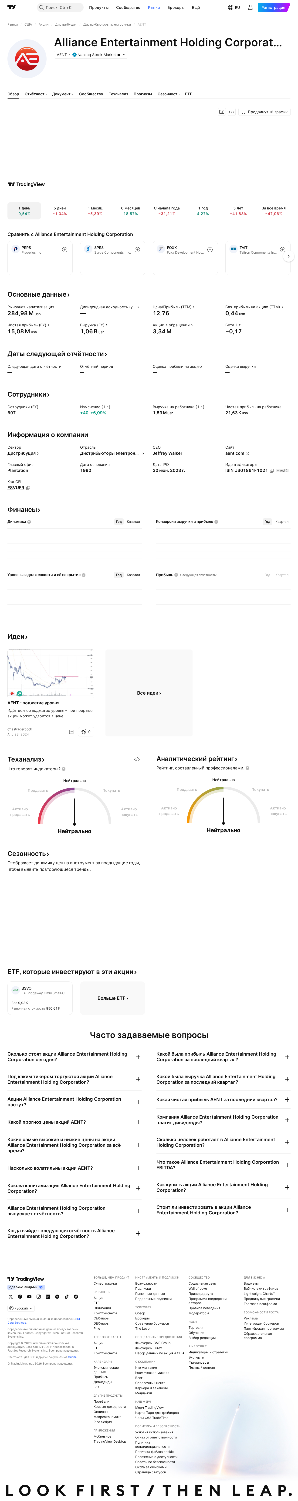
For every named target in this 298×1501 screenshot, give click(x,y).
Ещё (196, 7)
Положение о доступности (156, 1457)
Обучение (196, 1333)
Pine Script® (103, 1422)
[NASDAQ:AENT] (12, 693)
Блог (138, 1378)
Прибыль (101, 1377)
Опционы (101, 1412)
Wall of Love (198, 1288)
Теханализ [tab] (118, 94)
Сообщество (128, 7)
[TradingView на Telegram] (57, 1296)
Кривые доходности (110, 1406)
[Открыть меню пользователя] (250, 7)
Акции (98, 1298)
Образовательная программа (258, 1336)
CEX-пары (101, 1318)
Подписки (143, 1288)
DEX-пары (101, 1323)
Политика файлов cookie (154, 1452)
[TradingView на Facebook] (20, 1296)
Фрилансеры (199, 1362)
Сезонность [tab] (168, 94)
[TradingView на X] (10, 1296)
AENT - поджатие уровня (33, 702)
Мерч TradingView (149, 1407)
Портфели (101, 1401)
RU (237, 7)
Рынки (154, 7)
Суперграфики (105, 1283)
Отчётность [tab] (36, 94)
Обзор (140, 1313)
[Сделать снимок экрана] (222, 112)
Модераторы (199, 1313)
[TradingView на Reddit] (76, 1296)
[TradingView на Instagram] (38, 1296)
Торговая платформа (260, 1304)
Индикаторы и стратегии (208, 1352)
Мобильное (102, 1436)
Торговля (196, 1327)
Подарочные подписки (153, 1299)
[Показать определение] (57, 307)
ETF (96, 1303)
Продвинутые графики (262, 1299)
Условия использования (154, 1432)
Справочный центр (150, 1383)
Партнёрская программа (264, 1328)
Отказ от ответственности (156, 1437)
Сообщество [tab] (91, 94)
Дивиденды (103, 1382)
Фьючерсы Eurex (148, 1348)
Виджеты (251, 1283)
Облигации (102, 1308)
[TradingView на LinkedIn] (48, 1296)
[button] (112, 7)
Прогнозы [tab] (143, 94)
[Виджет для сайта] (232, 112)
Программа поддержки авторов (208, 1301)
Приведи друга (201, 1294)
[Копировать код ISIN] (272, 471)
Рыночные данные (150, 1294)
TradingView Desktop (110, 1441)
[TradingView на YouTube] (29, 1296)
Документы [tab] (63, 94)
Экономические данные (106, 1369)
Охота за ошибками (150, 1467)
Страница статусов (150, 1472)
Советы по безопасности (155, 1462)
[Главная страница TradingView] (11, 7)
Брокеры (175, 7)
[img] (119, 55)
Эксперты (196, 1357)
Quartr (72, 1357)
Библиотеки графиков (261, 1288)
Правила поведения (204, 1308)
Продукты (98, 7)
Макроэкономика (108, 1417)
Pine (97, 1328)
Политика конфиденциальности (152, 1444)
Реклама (251, 1318)
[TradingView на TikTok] (66, 1296)
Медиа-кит (143, 1393)
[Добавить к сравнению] (65, 250)
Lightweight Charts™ (259, 1294)
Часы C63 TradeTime (151, 1418)
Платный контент (202, 1367)
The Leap (142, 1328)
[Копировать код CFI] (28, 488)
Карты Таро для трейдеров (157, 1413)
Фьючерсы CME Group (153, 1343)
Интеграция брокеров (261, 1323)
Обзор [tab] (13, 94)
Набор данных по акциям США (159, 1353)
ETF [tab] (188, 94)
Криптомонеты (105, 1313)
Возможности (146, 1283)
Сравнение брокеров (152, 1323)
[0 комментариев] (71, 731)
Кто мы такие (146, 1367)
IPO (96, 1387)
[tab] (119, 521)
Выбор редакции (202, 1338)
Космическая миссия (152, 1373)
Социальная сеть (202, 1283)
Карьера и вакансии (151, 1388)
